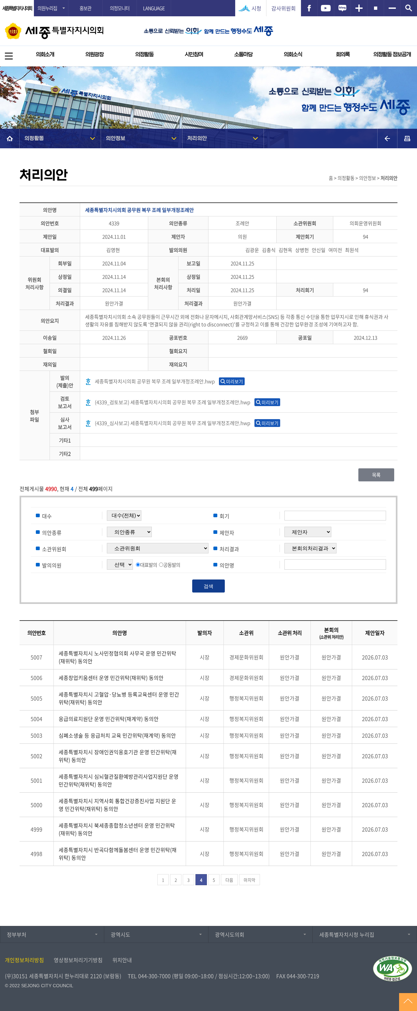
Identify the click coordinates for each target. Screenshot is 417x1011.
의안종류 (52, 532)
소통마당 (243, 54)
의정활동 (144, 54)
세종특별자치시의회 (17, 8)
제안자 (227, 532)
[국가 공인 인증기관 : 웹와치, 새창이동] (392, 968)
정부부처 (16, 934)
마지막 (249, 880)
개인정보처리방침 (24, 960)
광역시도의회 (229, 934)
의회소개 (45, 54)
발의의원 (52, 565)
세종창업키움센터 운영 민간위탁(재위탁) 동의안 (111, 677)
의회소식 (293, 54)
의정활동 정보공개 (392, 54)
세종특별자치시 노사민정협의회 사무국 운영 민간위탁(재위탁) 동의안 (117, 657)
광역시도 (120, 934)
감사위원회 (283, 8)
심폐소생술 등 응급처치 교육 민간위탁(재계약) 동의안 (117, 735)
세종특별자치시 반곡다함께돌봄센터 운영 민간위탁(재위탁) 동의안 (118, 853)
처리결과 (229, 548)
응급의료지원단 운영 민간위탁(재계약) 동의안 (109, 719)
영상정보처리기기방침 (78, 960)
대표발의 (148, 564)
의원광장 (94, 54)
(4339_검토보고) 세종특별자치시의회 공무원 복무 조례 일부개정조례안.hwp (172, 402)
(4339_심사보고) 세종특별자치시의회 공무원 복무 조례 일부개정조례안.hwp (172, 423)
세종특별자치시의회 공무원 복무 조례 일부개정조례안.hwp (155, 381)
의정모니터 (119, 8)
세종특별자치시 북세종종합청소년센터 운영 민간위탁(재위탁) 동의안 (117, 829)
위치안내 (122, 960)
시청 (256, 8)
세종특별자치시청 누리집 (346, 934)
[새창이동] (309, 8)
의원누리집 (47, 8)
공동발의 (171, 564)
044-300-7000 (154, 976)
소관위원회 (54, 548)
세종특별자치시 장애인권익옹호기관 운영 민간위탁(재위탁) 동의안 (118, 756)
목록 (376, 474)
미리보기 (234, 381)
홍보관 (85, 8)
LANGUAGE (154, 8)
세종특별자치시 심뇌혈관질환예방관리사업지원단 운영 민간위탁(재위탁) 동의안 (119, 780)
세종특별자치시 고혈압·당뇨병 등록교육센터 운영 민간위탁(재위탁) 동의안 (119, 698)
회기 (224, 516)
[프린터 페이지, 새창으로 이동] (407, 138)
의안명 (227, 565)
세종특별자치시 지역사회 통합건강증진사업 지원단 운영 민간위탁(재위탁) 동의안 (117, 805)
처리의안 (197, 138)
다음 (229, 880)
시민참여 (194, 54)
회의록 (343, 54)
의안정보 (115, 138)
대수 (47, 516)
